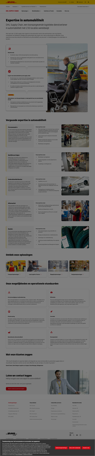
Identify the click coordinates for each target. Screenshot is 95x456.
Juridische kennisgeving (27, 454)
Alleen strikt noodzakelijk (74, 447)
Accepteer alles (86, 447)
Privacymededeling (19, 454)
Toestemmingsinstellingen (61, 447)
